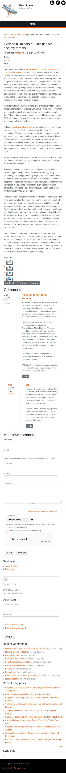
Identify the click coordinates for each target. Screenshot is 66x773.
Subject (7, 473)
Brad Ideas (26, 5)
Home (6, 35)
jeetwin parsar (11, 679)
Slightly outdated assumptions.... (19, 662)
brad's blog (23, 35)
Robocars (9, 569)
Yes (28, 384)
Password (7, 614)
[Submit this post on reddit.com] (9, 263)
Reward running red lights (16, 652)
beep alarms (10, 672)
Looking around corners (15, 659)
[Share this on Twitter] (9, 274)
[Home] (9, 16)
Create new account (14, 625)
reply (25, 376)
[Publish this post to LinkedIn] (9, 280)
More (61, 746)
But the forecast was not (15, 665)
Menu (33, 24)
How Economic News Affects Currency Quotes (25, 649)
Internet (7, 60)
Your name (8, 440)
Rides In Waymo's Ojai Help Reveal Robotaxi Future (28, 694)
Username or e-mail (11, 604)
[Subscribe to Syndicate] (4, 756)
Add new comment (29, 283)
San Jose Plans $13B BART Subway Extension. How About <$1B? (34, 717)
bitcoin (7, 66)
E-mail (6, 450)
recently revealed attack (21, 127)
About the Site (11, 566)
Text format (11, 516)
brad (19, 53)
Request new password (15, 628)
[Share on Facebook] (9, 269)
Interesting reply (12, 655)
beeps (8, 669)
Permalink (7, 304)
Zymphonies (19, 768)
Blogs (13, 35)
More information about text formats (41, 511)
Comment (8, 484)
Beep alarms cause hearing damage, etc (23, 675)
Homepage (8, 463)
